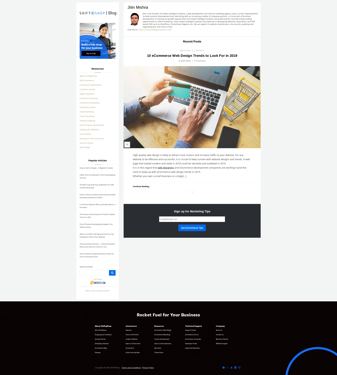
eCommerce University (193, 339)
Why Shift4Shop (100, 330)
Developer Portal (191, 343)
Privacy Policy (148, 367)
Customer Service (87, 89)
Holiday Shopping (87, 120)
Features (129, 330)
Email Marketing (87, 111)
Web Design (185, 50)
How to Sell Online (132, 334)
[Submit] (112, 273)
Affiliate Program (222, 343)
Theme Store (158, 352)
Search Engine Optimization (92, 125)
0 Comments (201, 61)
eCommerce (130, 348)
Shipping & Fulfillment (89, 129)
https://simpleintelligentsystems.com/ (155, 29)
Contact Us (220, 334)
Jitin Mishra (187, 61)
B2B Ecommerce (87, 80)
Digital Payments (87, 94)
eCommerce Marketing (162, 334)
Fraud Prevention (87, 116)
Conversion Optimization (90, 85)
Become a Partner (222, 339)
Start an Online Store (133, 343)
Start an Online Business (162, 343)
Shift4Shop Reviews (102, 343)
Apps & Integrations (88, 76)
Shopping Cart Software (103, 334)
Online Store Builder (133, 352)
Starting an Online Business (92, 138)
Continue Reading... (141, 186)
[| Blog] (92, 13)
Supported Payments (192, 348)
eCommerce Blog (101, 348)
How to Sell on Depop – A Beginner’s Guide (96, 168)
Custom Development (161, 339)
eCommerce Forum (192, 334)
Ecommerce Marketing (89, 103)
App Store (157, 348)
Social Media (85, 134)
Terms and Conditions (131, 367)
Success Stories (86, 143)
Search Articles (86, 266)
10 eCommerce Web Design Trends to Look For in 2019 (192, 56)
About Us (219, 330)
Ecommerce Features (89, 98)
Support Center (190, 330)
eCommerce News (88, 107)
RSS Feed (98, 279)
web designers (166, 167)
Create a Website (131, 339)
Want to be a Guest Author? (98, 290)
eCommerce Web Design (162, 330)
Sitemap (97, 352)
